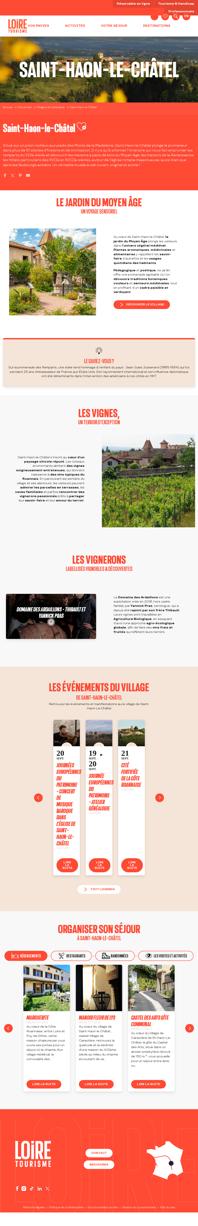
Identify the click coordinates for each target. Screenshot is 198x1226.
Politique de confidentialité (66, 1207)
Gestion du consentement (139, 1207)
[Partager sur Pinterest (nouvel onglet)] (20, 176)
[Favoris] (165, 16)
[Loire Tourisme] (17, 25)
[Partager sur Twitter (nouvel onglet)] (13, 176)
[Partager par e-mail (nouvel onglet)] (28, 176)
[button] (176, 16)
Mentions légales (34, 1207)
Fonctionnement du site (103, 1207)
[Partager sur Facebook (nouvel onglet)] (5, 176)
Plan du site (167, 1207)
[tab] (71, 956)
